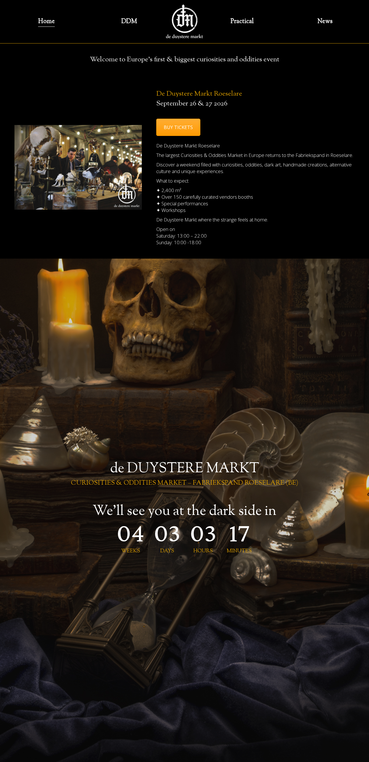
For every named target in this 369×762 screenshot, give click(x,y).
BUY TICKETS (178, 127)
